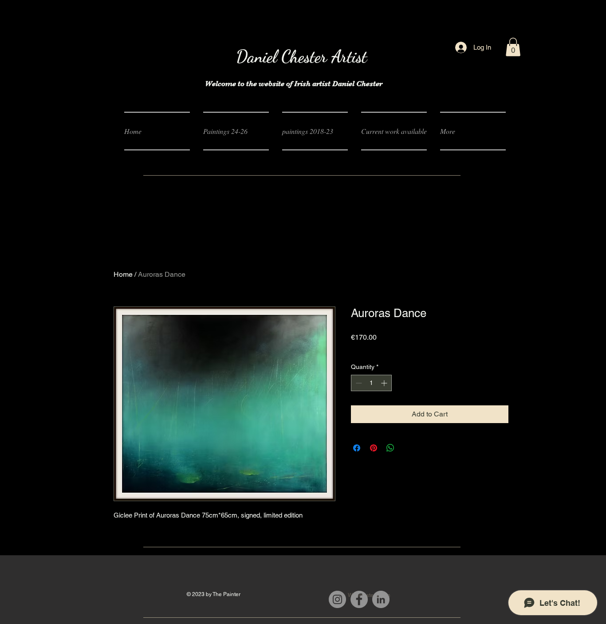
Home (123, 274)
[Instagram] (337, 599)
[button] (513, 47)
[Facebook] (359, 599)
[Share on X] (407, 448)
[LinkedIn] (381, 599)
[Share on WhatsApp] (390, 448)
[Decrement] (357, 383)
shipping (362, 349)
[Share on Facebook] (356, 448)
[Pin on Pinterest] (373, 448)
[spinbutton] (371, 383)
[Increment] (384, 383)
